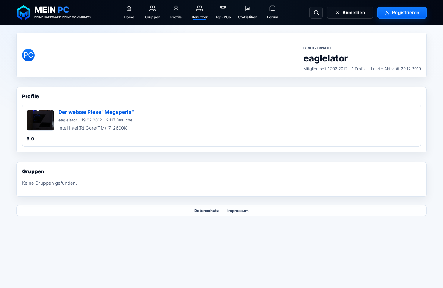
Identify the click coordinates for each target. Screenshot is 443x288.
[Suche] (316, 13)
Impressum (238, 210)
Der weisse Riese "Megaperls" (96, 112)
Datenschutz (206, 210)
